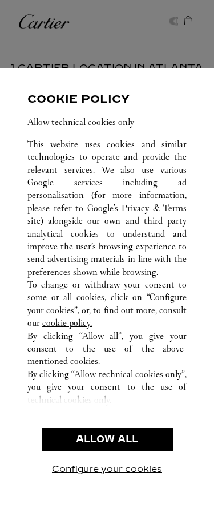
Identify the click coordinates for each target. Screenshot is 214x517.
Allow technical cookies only (80, 121)
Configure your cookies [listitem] (107, 468)
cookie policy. (67, 322)
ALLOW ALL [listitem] (107, 439)
